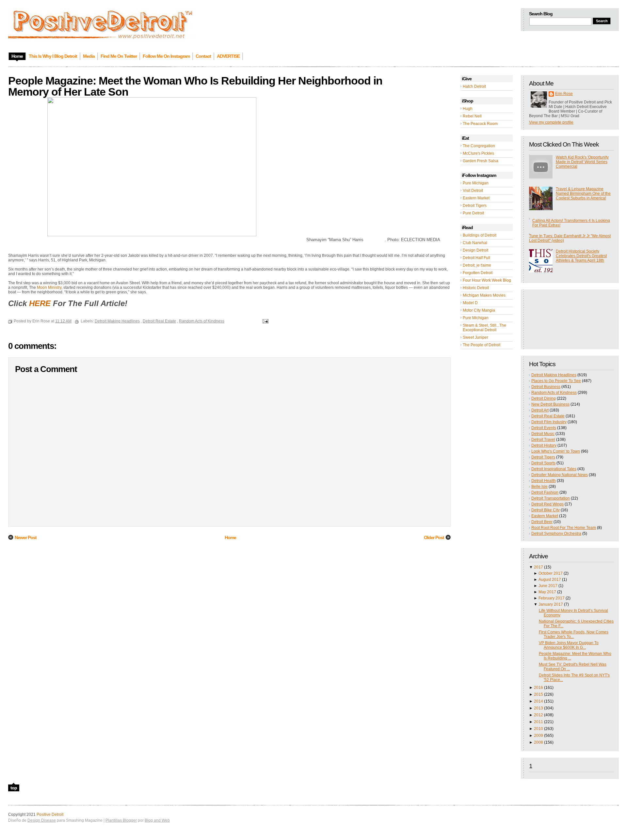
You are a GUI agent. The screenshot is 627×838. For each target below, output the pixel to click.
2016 (538, 687)
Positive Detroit (50, 814)
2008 (538, 742)
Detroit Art (540, 410)
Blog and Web (157, 820)
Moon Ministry (49, 287)
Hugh (468, 108)
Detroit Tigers (475, 205)
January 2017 (551, 604)
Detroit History (543, 445)
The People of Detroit (481, 345)
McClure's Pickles (478, 153)
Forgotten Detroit (477, 273)
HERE (40, 303)
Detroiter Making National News (559, 475)
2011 (538, 722)
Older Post (434, 537)
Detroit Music (543, 433)
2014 (538, 701)
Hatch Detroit (474, 86)
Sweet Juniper (475, 337)
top (13, 787)
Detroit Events (543, 428)
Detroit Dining (543, 398)
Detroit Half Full (476, 258)
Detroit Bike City (545, 510)
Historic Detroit (476, 288)
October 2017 (551, 573)
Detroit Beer (542, 522)
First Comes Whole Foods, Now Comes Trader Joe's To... (573, 634)
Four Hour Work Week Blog (487, 280)
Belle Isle (539, 486)
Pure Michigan (476, 183)
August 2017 (550, 579)
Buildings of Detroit (479, 235)
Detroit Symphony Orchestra (556, 533)
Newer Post (26, 537)
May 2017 (547, 592)
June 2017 (548, 585)
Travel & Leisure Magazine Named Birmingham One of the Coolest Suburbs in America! (583, 193)
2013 (538, 708)
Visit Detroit (473, 190)
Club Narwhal (475, 243)
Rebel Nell (472, 116)
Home (230, 537)
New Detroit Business (550, 404)
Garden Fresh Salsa (480, 161)
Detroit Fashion (544, 492)
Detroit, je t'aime (477, 265)
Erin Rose (564, 93)
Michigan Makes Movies (484, 295)
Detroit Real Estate (548, 416)
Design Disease (41, 820)
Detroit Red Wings (547, 504)
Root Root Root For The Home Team (563, 527)
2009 (538, 735)
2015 (538, 694)
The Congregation (479, 146)
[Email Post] (264, 321)
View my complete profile (551, 122)
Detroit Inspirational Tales (553, 469)
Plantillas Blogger (121, 820)
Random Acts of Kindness (554, 392)
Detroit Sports (543, 463)
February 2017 (552, 598)
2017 (538, 567)
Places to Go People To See (556, 381)
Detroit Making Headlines (553, 375)
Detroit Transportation (550, 498)
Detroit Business (545, 386)
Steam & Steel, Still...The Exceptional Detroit (484, 327)
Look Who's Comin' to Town (555, 451)
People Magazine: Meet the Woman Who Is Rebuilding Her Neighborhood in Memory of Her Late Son (195, 86)
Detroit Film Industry (549, 422)
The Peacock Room (480, 123)
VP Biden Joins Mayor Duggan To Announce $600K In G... (569, 645)
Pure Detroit (473, 213)
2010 (538, 728)
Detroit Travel (543, 439)
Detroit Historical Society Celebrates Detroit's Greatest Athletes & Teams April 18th (581, 256)
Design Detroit (475, 250)
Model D (470, 303)
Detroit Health (543, 480)
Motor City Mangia (479, 310)
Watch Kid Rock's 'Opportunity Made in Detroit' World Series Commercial (582, 162)
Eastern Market (476, 198)
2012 (538, 715)
